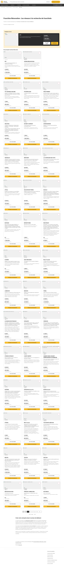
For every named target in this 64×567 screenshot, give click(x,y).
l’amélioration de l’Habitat (29, 520)
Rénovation (20, 544)
